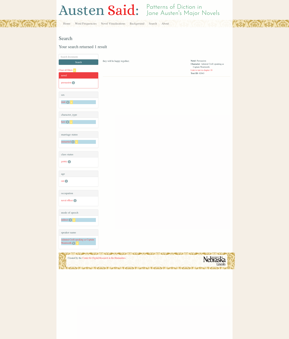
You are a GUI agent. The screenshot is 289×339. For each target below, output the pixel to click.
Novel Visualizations (113, 23)
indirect (64, 219)
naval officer (67, 200)
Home (66, 23)
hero (63, 121)
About (165, 23)
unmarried (66, 141)
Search (153, 23)
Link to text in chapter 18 (201, 70)
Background (137, 23)
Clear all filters (67, 69)
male (63, 101)
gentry (64, 161)
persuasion (66, 82)
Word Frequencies (85, 23)
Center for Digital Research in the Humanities (103, 257)
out (62, 180)
